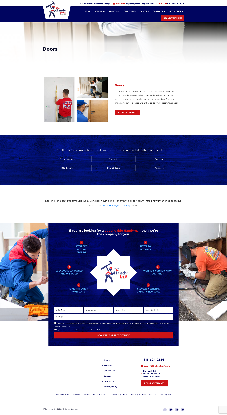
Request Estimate (173, 18)
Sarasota (142, 394)
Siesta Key (152, 394)
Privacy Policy (110, 387)
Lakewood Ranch (89, 394)
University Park (165, 394)
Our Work (129, 11)
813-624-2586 (154, 360)
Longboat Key (114, 394)
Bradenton (76, 394)
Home (87, 11)
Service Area (109, 371)
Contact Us (159, 11)
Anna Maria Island (62, 394)
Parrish (133, 394)
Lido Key (102, 394)
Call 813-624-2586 (175, 4)
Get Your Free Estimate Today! (95, 4)
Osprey (124, 394)
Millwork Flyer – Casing (116, 205)
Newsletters (176, 11)
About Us (114, 11)
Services (99, 11)
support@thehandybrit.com (140, 4)
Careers (144, 11)
